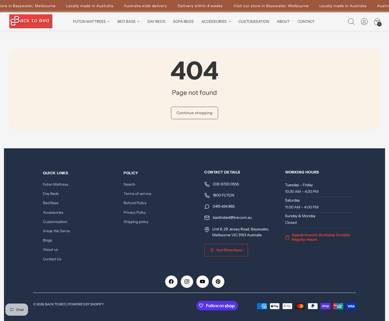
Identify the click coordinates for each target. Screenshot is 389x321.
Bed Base (50, 203)
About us (50, 249)
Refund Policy (135, 203)
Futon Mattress (55, 184)
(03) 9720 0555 (226, 184)
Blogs (47, 240)
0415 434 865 (224, 206)
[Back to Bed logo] (31, 21)
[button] (351, 21)
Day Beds (51, 193)
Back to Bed (55, 304)
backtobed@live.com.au (232, 217)
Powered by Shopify (86, 304)
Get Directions (229, 250)
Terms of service (137, 193)
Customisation (55, 221)
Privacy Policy (135, 212)
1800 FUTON (223, 195)
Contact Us (52, 259)
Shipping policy (136, 221)
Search (129, 184)
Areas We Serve (56, 231)
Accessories (53, 212)
